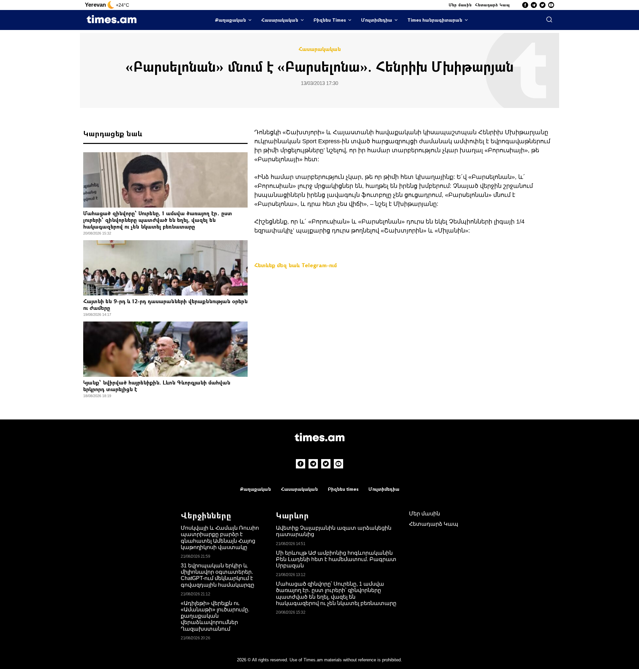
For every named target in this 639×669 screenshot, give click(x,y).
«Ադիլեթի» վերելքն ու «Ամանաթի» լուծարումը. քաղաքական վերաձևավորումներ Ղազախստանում (215, 616)
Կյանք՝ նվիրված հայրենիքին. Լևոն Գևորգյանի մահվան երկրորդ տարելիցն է (156, 385)
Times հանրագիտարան (434, 20)
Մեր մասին (460, 4)
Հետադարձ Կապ (492, 4)
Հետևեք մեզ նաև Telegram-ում (295, 265)
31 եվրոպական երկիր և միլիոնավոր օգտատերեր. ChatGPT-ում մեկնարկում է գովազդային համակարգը (217, 575)
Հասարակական (279, 20)
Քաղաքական (230, 20)
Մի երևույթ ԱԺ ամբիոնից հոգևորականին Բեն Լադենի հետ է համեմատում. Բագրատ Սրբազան (336, 559)
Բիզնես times (343, 489)
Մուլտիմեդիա (376, 20)
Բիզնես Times (330, 20)
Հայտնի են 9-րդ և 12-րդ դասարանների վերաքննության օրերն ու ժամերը (165, 304)
